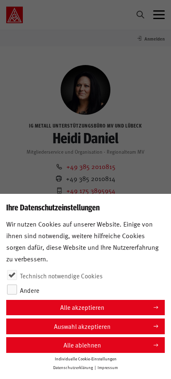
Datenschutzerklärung (73, 367)
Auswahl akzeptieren (82, 326)
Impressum (108, 367)
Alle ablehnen (82, 344)
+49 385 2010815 (90, 166)
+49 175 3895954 (90, 190)
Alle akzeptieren (82, 307)
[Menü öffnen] (159, 14)
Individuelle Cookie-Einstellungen (86, 359)
